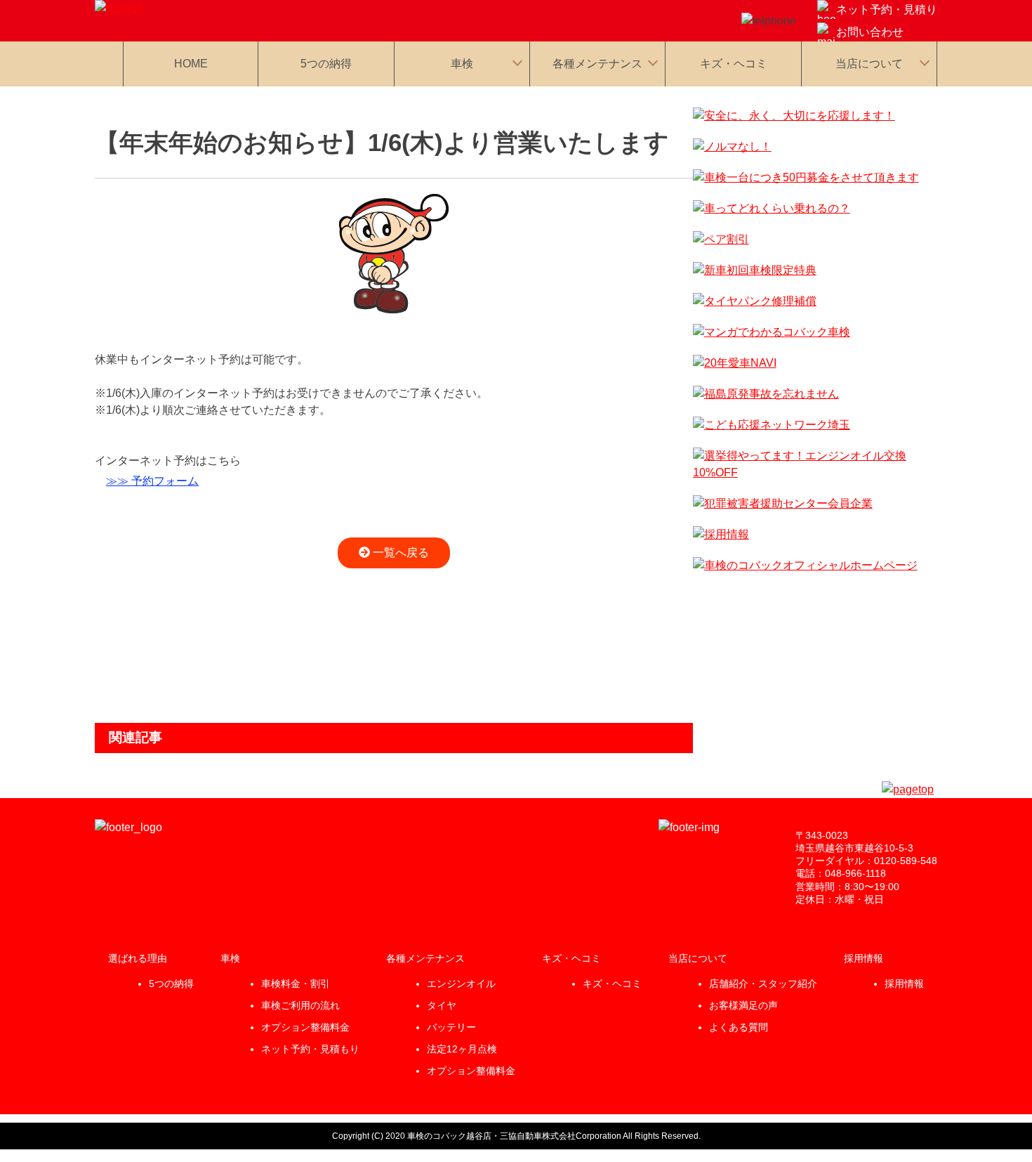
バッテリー (451, 1027)
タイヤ (441, 1005)
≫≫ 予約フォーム (152, 481)
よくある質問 (738, 1027)
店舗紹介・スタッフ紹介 (763, 983)
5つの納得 (326, 64)
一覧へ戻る (399, 553)
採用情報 (904, 983)
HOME (191, 64)
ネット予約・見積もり (310, 1049)
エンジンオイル (461, 983)
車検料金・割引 (295, 983)
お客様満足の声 (743, 1005)
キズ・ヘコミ (733, 64)
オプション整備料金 (305, 1027)
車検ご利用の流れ (300, 1005)
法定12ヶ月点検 (462, 1049)
